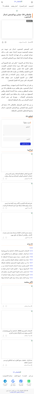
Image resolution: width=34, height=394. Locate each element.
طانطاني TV (5, 6)
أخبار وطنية (14, 6)
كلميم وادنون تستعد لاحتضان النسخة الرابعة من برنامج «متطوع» (15, 266)
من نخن (31, 376)
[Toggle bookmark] (5, 42)
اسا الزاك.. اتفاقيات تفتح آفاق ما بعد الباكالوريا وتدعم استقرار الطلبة (15, 254)
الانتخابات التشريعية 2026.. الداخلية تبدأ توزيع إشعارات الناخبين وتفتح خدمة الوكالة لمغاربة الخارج (15, 251)
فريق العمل (17, 376)
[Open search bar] (2, 2)
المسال (30, 42)
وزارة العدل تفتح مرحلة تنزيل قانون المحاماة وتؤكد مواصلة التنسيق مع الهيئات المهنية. (15, 278)
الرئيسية (31, 6)
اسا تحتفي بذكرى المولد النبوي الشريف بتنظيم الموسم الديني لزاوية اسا (15, 272)
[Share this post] (2, 42)
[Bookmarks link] (32, 2)
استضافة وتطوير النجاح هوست (17, 392)
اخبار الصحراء (23, 6)
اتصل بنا (25, 376)
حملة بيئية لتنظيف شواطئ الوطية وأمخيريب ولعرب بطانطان (15, 260)
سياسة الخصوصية (7, 376)
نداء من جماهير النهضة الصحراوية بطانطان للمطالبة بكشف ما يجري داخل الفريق (15, 263)
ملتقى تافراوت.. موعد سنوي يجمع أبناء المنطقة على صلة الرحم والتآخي (15, 257)
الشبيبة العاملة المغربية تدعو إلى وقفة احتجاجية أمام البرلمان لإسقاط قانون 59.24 (15, 275)
